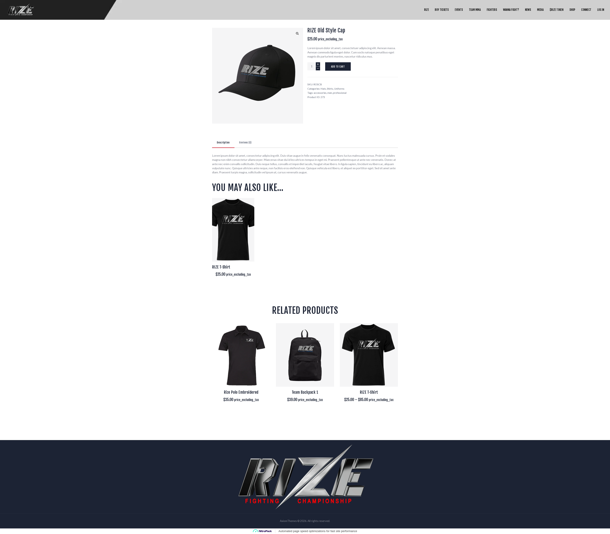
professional (339, 92)
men (329, 92)
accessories (320, 92)
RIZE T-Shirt (369, 392)
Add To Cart (338, 66)
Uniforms (339, 88)
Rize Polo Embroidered (241, 392)
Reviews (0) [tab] (245, 142)
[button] (297, 33)
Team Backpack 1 (305, 392)
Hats (323, 88)
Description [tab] (223, 142)
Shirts (330, 88)
